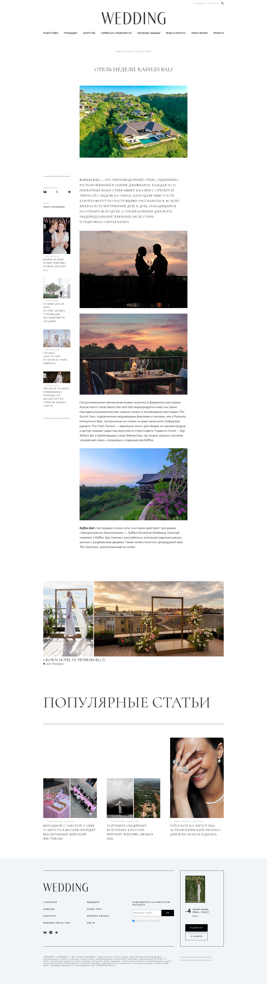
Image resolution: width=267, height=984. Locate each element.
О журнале (199, 3)
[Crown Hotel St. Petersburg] (92, 661)
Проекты (218, 33)
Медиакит (93, 902)
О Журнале (50, 902)
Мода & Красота (176, 33)
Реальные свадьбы (148, 33)
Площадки (70, 33)
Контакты (213, 3)
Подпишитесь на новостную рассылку (151, 903)
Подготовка (50, 33)
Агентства (89, 33)
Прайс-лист (94, 909)
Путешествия (142, 52)
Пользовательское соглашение (196, 957)
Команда (49, 909)
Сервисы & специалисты (116, 33)
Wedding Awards (98, 916)
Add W (91, 923)
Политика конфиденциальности (196, 960)
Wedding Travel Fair (56, 923)
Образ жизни (199, 33)
